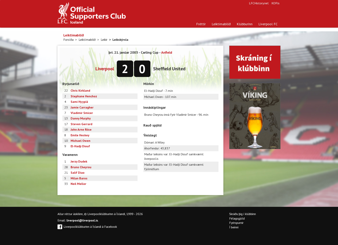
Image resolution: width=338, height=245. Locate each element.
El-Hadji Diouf (80, 146)
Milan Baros (79, 178)
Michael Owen (80, 141)
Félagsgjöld (237, 218)
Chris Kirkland (80, 90)
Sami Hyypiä (79, 102)
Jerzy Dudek (79, 161)
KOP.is (275, 3)
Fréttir (201, 24)
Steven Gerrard (81, 124)
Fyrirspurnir (236, 223)
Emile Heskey (80, 135)
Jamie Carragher (82, 107)
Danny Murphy (81, 118)
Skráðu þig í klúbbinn (242, 214)
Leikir (104, 40)
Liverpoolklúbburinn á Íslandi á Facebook (90, 227)
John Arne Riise (81, 129)
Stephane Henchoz (84, 96)
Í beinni (233, 227)
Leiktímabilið (221, 24)
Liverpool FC (268, 24)
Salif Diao (77, 172)
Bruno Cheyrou (81, 167)
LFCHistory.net (259, 3)
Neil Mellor (78, 184)
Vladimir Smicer (82, 113)
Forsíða (68, 40)
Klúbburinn (245, 24)
